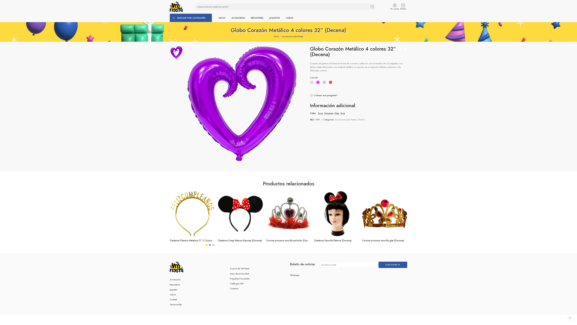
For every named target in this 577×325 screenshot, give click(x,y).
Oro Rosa (178, 227)
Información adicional (332, 105)
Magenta (328, 113)
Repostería (175, 284)
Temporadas (176, 304)
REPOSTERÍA (257, 17)
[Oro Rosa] (210, 245)
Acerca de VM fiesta (239, 268)
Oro (178, 222)
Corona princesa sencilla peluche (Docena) (288, 240)
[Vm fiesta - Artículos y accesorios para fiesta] (176, 7)
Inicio (276, 36)
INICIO (222, 17)
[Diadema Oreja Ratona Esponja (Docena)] (240, 213)
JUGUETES (274, 17)
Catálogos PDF (237, 283)
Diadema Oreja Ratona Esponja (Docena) (240, 240)
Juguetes (173, 289)
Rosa (320, 113)
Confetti (173, 299)
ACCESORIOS (238, 17)
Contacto (234, 288)
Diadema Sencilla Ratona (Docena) (333, 240)
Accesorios (175, 279)
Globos (361, 119)
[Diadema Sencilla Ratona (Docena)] (336, 213)
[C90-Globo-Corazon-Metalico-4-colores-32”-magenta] (176, 52)
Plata (337, 113)
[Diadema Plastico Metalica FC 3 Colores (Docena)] (192, 213)
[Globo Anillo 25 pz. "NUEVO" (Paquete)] (399, 49)
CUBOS (289, 17)
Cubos (173, 294)
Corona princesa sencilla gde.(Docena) (383, 240)
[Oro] (206, 245)
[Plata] (213, 245)
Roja (343, 113)
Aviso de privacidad (239, 273)
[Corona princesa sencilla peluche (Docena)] (288, 213)
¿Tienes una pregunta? (325, 95)
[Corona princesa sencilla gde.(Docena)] (384, 213)
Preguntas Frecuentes (240, 278)
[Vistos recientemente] (569, 317)
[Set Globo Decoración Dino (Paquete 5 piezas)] (405, 49)
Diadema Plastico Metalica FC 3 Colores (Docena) (192, 240)
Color (314, 77)
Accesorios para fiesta (292, 36)
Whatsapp (295, 275)
